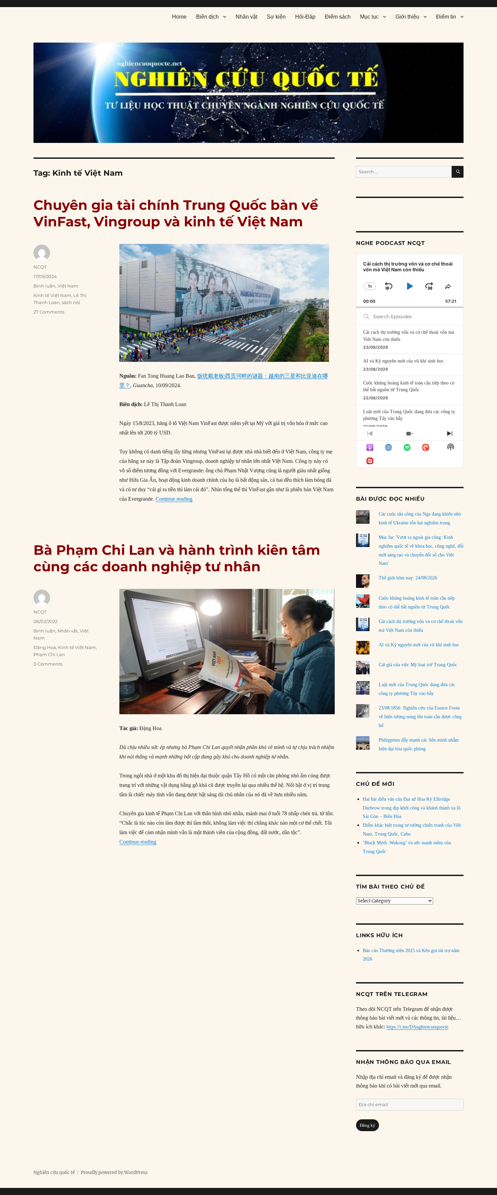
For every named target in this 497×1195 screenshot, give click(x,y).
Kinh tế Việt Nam (52, 295)
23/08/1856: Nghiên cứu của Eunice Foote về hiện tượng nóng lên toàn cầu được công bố (420, 716)
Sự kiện (276, 17)
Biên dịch (207, 17)
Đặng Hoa (44, 647)
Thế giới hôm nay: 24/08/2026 (408, 577)
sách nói (71, 302)
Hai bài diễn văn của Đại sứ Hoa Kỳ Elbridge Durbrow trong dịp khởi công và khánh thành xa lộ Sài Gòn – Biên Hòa (411, 808)
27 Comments (48, 312)
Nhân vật (246, 17)
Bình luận (44, 286)
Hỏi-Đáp (305, 17)
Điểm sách (338, 17)
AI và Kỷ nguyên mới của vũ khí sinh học (403, 361)
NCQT (39, 267)
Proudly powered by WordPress (114, 1172)
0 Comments (47, 664)
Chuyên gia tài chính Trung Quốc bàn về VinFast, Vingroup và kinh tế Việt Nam (175, 213)
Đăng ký (367, 1125)
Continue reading (174, 499)
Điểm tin (446, 17)
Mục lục (369, 17)
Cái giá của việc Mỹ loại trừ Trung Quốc (418, 664)
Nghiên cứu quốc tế (54, 1172)
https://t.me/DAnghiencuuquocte (417, 1026)
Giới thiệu (407, 17)
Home (179, 17)
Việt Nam (67, 286)
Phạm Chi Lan (49, 654)
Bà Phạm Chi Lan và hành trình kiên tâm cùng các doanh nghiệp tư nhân (176, 558)
